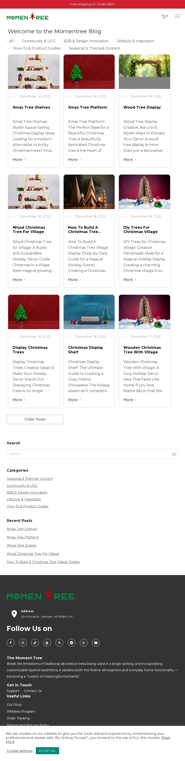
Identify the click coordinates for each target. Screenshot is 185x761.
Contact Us (33, 691)
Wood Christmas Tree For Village (29, 229)
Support (13, 691)
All (11, 41)
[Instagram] (22, 642)
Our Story (14, 705)
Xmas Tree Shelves (31, 107)
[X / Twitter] (59, 642)
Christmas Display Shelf (85, 349)
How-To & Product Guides (36, 48)
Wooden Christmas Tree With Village (142, 349)
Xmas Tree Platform (87, 107)
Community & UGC (39, 41)
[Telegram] (71, 642)
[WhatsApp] (83, 642)
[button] (174, 453)
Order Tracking (18, 718)
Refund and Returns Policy (28, 725)
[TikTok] (35, 642)
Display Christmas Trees (30, 349)
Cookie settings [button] (19, 751)
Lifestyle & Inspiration (135, 41)
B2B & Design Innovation (86, 41)
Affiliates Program (21, 711)
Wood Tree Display (142, 107)
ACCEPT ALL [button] (47, 750)
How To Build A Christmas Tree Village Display (83, 229)
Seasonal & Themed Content (94, 48)
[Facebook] (10, 642)
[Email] (95, 642)
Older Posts (35, 419)
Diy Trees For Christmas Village (140, 229)
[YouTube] (47, 642)
